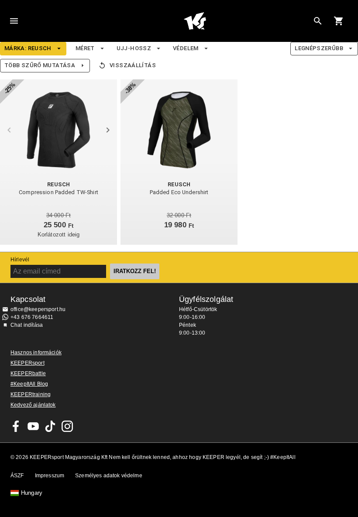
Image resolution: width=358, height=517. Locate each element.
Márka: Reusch (28, 48)
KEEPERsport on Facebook (16, 426)
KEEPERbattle (28, 373)
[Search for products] (318, 21)
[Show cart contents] (339, 21)
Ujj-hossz (134, 48)
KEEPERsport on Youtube (33, 426)
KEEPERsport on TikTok (50, 426)
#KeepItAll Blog (29, 384)
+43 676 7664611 (31, 317)
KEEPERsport (27, 363)
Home (194, 21)
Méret (85, 48)
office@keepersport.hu (37, 309)
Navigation (13, 20)
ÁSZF (17, 475)
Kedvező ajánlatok (33, 405)
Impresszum (50, 475)
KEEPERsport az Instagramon (67, 426)
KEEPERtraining (30, 394)
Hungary (31, 493)
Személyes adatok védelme (108, 475)
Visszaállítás (133, 65)
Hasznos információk (36, 352)
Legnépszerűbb (319, 48)
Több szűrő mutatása (39, 65)
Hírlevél (19, 260)
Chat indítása (26, 325)
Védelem (186, 48)
